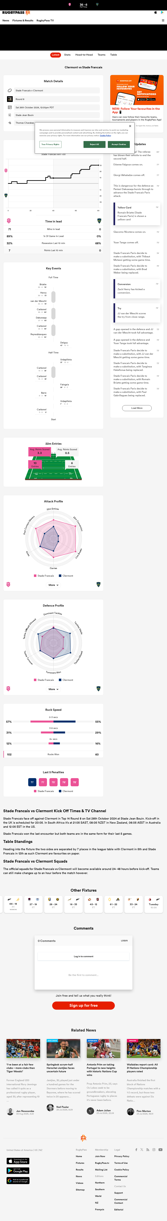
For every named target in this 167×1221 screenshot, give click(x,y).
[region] (85, 138)
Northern (100, 1182)
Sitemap (80, 1189)
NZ (96, 1202)
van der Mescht (38, 301)
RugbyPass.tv (102, 1163)
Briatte (43, 284)
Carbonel (41, 309)
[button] (163, 20)
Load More (137, 408)
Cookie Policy (121, 1169)
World (98, 1196)
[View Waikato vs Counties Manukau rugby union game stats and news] (93, 904)
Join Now (100, 1156)
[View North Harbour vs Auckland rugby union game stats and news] (33, 904)
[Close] (130, 126)
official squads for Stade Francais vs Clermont (40, 869)
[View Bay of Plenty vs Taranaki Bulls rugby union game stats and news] (53, 904)
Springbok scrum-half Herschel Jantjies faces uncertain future (60, 1068)
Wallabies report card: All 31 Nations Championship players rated (142, 1068)
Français (99, 1209)
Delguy (64, 342)
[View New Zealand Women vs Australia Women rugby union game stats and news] (13, 904)
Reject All (94, 144)
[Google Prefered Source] (30, 1181)
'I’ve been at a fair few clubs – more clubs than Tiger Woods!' (21, 1068)
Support (118, 1192)
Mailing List (101, 1169)
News (5, 20)
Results (79, 1169)
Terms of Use (121, 1163)
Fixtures (80, 1163)
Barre (43, 392)
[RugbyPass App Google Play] (30, 1171)
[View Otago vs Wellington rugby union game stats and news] (113, 904)
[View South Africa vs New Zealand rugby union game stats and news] (73, 904)
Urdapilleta (66, 359)
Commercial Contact (120, 1201)
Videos (79, 1183)
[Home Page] (16, 12)
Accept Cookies (119, 144)
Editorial (118, 1209)
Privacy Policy (121, 1156)
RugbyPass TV (45, 20)
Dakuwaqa (41, 317)
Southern (100, 1189)
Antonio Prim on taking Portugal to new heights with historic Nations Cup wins (102, 1070)
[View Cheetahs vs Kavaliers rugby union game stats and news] (133, 904)
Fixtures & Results (22, 20)
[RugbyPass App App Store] (30, 1161)
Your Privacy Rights (50, 144)
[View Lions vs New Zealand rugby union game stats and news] (153, 904)
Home (79, 1156)
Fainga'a (64, 384)
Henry (43, 292)
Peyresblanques (38, 334)
